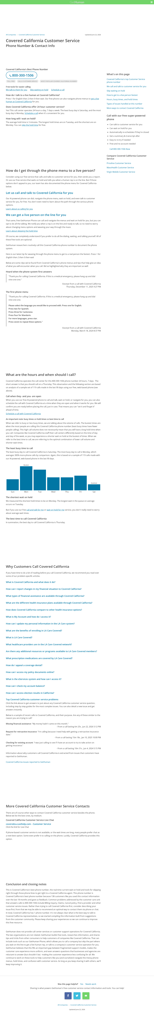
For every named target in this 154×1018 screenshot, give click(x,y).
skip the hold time (30, 125)
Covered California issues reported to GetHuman (28, 762)
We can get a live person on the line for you (36, 215)
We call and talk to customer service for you (126, 86)
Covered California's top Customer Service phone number (126, 80)
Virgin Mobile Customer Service (121, 172)
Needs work (90, 984)
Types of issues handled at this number (124, 103)
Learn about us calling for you (19, 209)
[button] (151, 2)
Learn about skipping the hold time (22, 231)
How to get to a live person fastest (122, 95)
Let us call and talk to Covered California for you (39, 193)
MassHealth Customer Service (120, 167)
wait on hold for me (55, 510)
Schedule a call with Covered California (23, 413)
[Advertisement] (53, 147)
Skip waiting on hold (39, 89)
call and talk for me (35, 510)
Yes (81, 984)
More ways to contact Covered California (125, 108)
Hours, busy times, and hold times (122, 99)
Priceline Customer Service (119, 163)
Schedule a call (57, 89)
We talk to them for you (16, 89)
